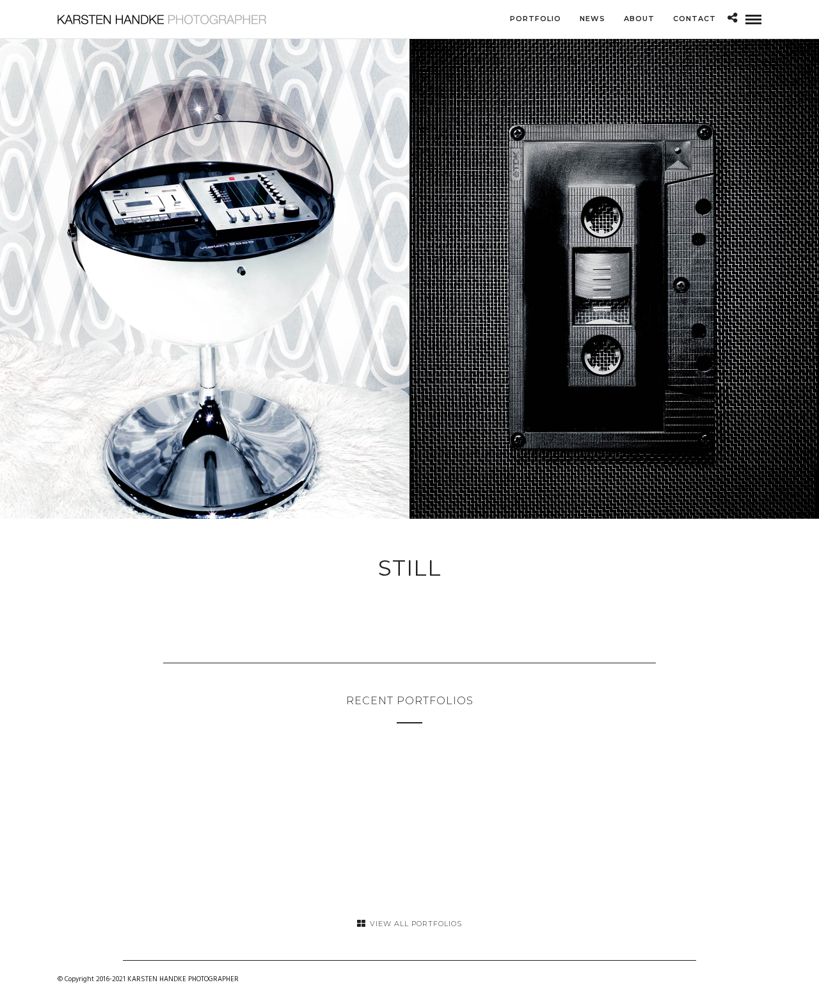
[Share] (732, 19)
